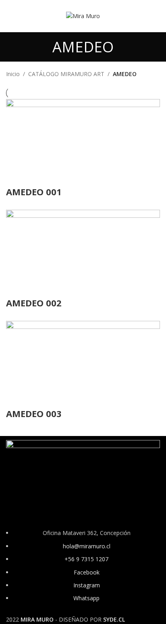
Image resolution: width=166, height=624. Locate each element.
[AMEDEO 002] (83, 252)
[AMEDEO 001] (83, 141)
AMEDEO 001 (34, 192)
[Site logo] (83, 15)
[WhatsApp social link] (155, 16)
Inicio (13, 74)
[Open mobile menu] (9, 16)
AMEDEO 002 (34, 303)
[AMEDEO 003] (83, 364)
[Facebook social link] (134, 16)
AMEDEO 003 (34, 413)
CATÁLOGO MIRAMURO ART (66, 74)
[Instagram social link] (144, 16)
